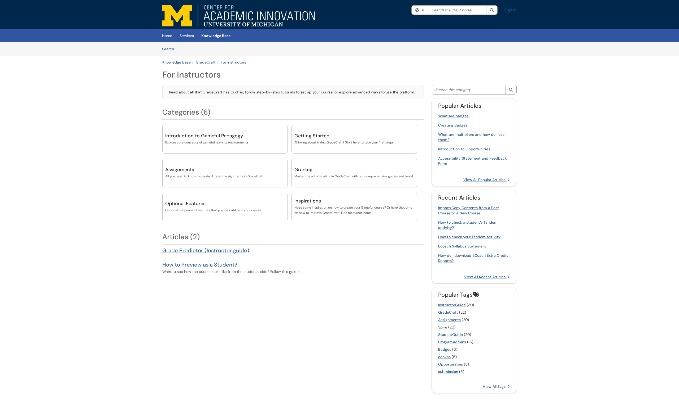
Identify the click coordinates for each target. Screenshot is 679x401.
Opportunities (450, 364)
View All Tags (495, 386)
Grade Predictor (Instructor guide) (205, 250)
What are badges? (454, 116)
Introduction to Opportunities (464, 149)
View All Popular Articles (485, 179)
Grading (303, 169)
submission (448, 371)
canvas (444, 356)
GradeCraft (206, 62)
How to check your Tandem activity (469, 237)
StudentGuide (450, 334)
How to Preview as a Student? (199, 264)
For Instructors (233, 62)
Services (187, 35)
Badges (444, 349)
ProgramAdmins (452, 342)
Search (170, 48)
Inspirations (307, 201)
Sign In (510, 10)
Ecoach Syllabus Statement (462, 246)
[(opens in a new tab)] (238, 15)
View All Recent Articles (485, 276)
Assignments (179, 169)
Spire (442, 327)
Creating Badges (452, 125)
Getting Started (311, 136)
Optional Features (185, 203)
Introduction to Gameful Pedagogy (204, 136)
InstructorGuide (452, 305)
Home (167, 35)
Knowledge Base (215, 35)
